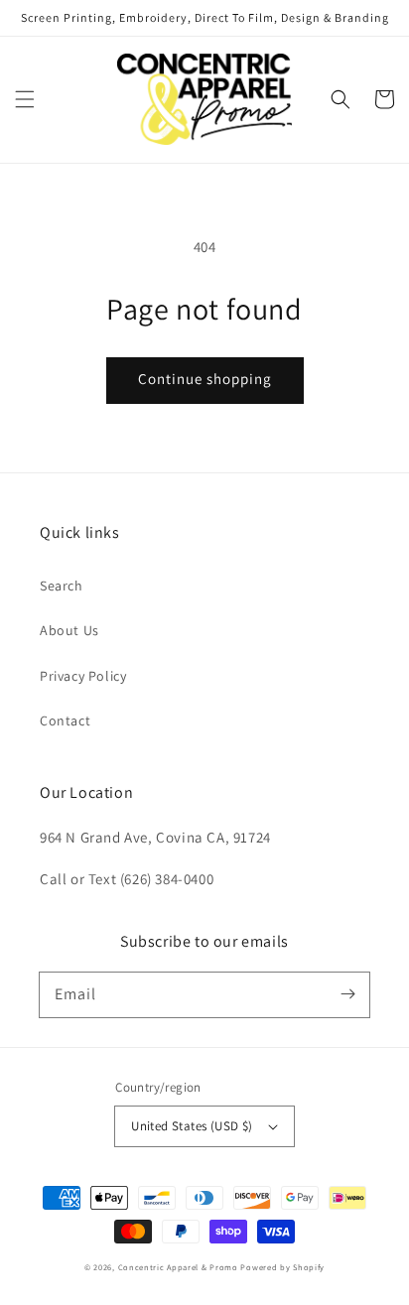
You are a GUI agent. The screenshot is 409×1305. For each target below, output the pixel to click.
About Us (69, 630)
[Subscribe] (347, 994)
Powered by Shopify (282, 1266)
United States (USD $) (191, 1125)
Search (61, 585)
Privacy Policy (83, 676)
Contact (65, 720)
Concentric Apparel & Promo (178, 1266)
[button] (25, 99)
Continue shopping (205, 378)
